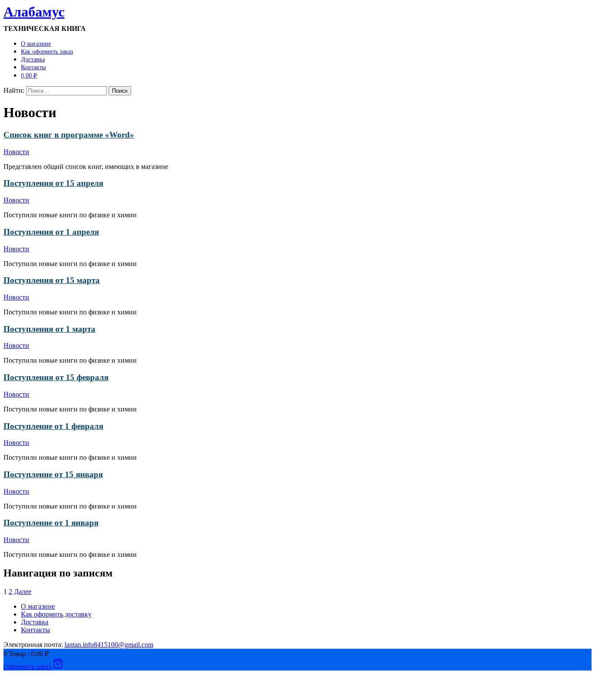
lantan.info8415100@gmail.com (108, 644)
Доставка (33, 59)
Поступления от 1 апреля (51, 231)
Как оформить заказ (47, 51)
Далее (22, 591)
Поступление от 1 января (50, 522)
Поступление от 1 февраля (53, 426)
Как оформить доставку (56, 614)
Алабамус (33, 12)
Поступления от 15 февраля (55, 377)
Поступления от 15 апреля (53, 183)
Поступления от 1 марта (49, 329)
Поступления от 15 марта (51, 280)
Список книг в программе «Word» (68, 134)
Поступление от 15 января (53, 474)
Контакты (33, 67)
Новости (16, 151)
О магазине (36, 43)
